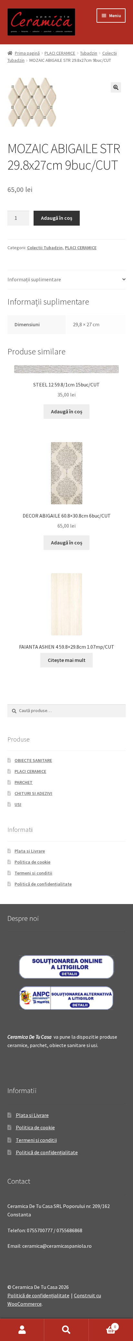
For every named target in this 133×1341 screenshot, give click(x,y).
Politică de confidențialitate (43, 884)
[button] (116, 87)
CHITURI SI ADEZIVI (33, 793)
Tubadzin (88, 53)
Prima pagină (27, 53)
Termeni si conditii (33, 873)
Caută (66, 1330)
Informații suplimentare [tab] (34, 279)
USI (18, 804)
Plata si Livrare (30, 851)
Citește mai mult (67, 660)
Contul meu (22, 1330)
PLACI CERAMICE (60, 53)
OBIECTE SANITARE (33, 760)
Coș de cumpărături (102, 1324)
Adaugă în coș (56, 218)
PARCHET (24, 782)
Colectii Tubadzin (45, 248)
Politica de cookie (32, 862)
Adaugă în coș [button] (66, 411)
